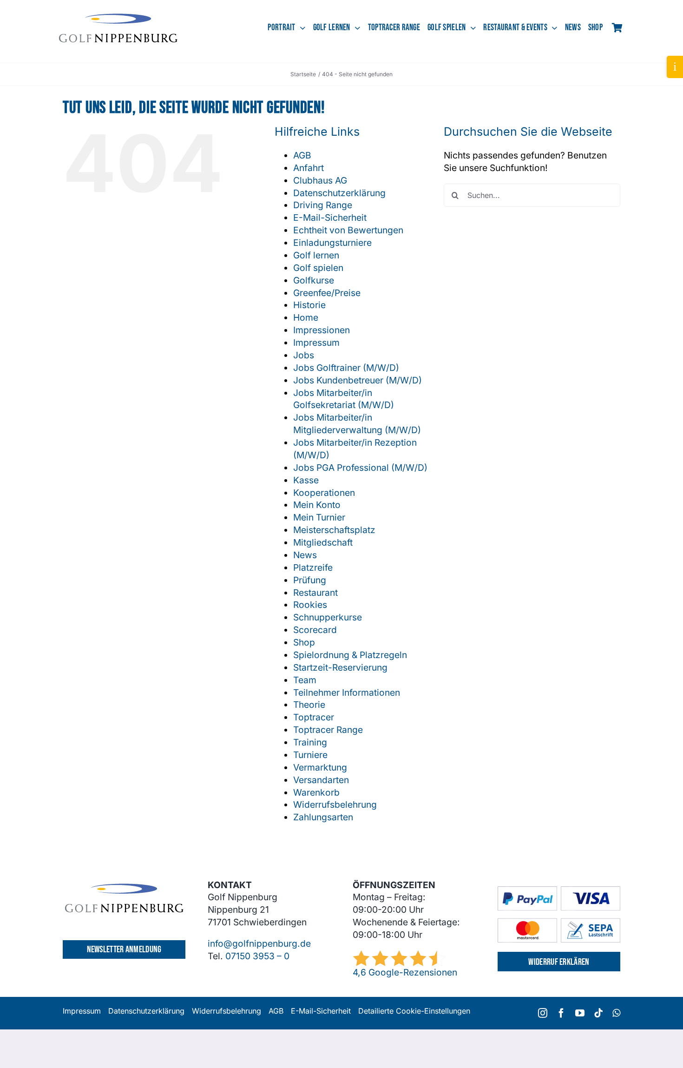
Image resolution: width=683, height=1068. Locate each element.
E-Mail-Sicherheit (330, 217)
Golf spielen (318, 267)
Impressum (316, 342)
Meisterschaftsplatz (334, 529)
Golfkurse (313, 280)
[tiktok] (598, 1013)
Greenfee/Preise (327, 292)
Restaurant (315, 592)
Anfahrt (308, 167)
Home (305, 317)
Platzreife (313, 567)
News (305, 554)
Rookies (310, 604)
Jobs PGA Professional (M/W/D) (360, 467)
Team (304, 680)
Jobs (303, 355)
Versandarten (321, 779)
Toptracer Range (328, 729)
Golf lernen (316, 255)
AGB (302, 155)
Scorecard (315, 629)
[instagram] (542, 1013)
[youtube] (579, 1013)
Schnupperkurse (327, 617)
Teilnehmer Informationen (346, 692)
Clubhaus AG (320, 180)
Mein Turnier (319, 517)
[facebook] (561, 1013)
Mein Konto (317, 504)
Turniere (310, 754)
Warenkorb (316, 792)
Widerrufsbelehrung (335, 804)
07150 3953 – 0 (257, 956)
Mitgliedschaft (323, 542)
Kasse (306, 480)
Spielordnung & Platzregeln (350, 654)
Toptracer (313, 717)
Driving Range (322, 205)
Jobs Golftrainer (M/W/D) (346, 367)
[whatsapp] (616, 1013)
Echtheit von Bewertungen (348, 230)
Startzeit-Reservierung (340, 667)
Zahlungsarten (323, 817)
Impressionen (321, 330)
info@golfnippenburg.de (259, 943)
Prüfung (309, 580)
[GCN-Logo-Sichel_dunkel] (118, 17)
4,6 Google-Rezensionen (405, 972)
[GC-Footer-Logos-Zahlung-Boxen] (559, 890)
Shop (304, 642)
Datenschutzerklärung (339, 192)
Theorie (309, 704)
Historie (309, 304)
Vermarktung (320, 767)
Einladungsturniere (332, 242)
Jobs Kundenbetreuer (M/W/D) (357, 380)
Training (310, 742)
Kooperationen (324, 492)
